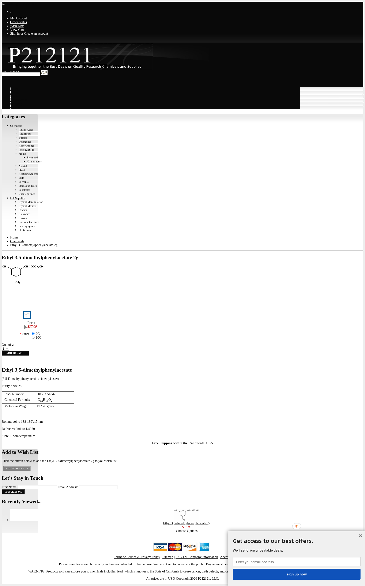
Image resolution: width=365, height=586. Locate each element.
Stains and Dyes (28, 185)
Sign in (15, 33)
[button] (297, 541)
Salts (21, 177)
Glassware (24, 213)
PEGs (22, 169)
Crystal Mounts (27, 205)
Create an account (36, 33)
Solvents (24, 181)
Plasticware (25, 230)
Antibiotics (25, 133)
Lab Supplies (17, 198)
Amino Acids (26, 129)
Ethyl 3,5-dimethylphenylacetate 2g (186, 523)
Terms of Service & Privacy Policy (137, 557)
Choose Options (186, 531)
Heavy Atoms (26, 145)
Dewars (23, 209)
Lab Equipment (27, 226)
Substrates (24, 189)
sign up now (296, 574)
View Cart (17, 29)
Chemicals (16, 125)
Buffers (23, 137)
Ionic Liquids (26, 149)
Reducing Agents (28, 173)
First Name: (9, 487)
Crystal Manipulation (31, 201)
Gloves (23, 217)
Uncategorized (27, 193)
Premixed (32, 157)
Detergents (25, 141)
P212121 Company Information (197, 557)
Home (14, 237)
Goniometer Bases (29, 221)
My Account (18, 18)
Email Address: (68, 487)
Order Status (18, 22)
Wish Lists (17, 26)
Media (22, 153)
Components (34, 161)
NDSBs (23, 165)
